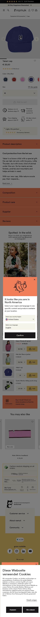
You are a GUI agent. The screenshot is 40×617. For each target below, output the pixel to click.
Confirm (20, 335)
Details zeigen (32, 600)
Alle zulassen (30, 610)
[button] (20, 318)
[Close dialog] (36, 564)
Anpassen (13, 610)
